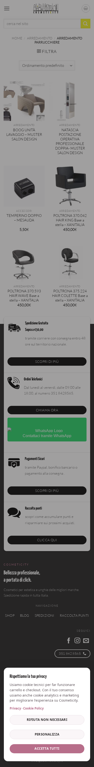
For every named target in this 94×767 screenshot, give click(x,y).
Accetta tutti (46, 748)
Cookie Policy (33, 708)
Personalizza (47, 734)
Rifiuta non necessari (47, 719)
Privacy (15, 708)
